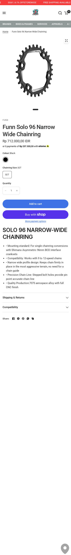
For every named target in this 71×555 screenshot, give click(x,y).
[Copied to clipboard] (33, 319)
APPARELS (57, 24)
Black (5, 159)
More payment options (35, 221)
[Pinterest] (23, 319)
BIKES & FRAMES (24, 24)
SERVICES (42, 24)
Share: (6, 319)
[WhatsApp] (28, 319)
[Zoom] (66, 40)
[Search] (60, 13)
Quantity (7, 183)
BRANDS (7, 24)
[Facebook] (13, 319)
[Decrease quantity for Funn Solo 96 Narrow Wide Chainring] (5, 190)
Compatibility (10, 307)
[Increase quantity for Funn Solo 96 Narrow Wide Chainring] (17, 190)
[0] (65, 13)
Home (5, 31)
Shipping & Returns (13, 297)
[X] (18, 319)
